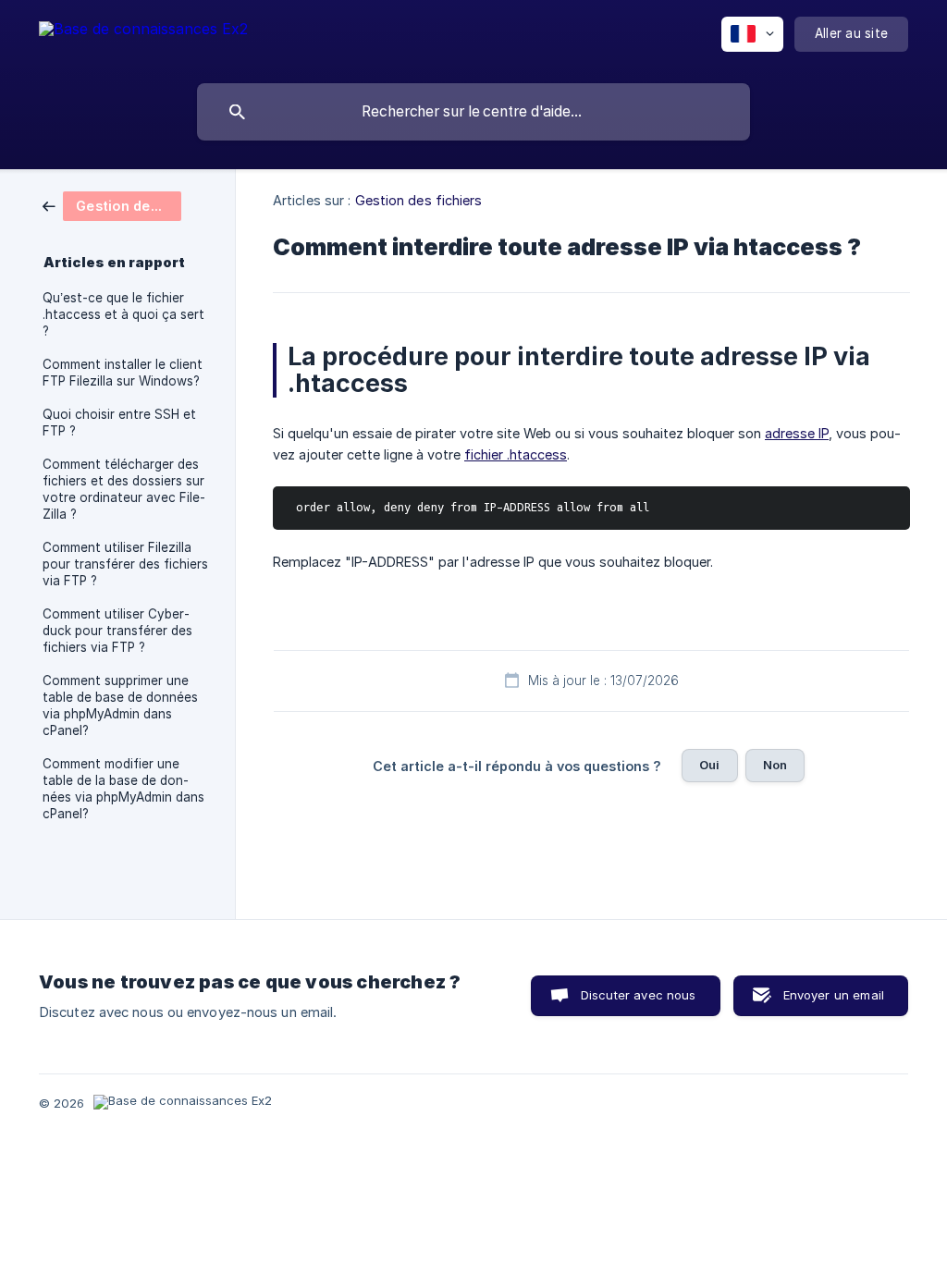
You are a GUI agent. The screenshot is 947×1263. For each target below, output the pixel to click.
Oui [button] (709, 764)
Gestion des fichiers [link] (419, 200)
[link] (112, 205)
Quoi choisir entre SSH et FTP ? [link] (119, 422)
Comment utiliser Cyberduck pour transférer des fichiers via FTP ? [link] (117, 631)
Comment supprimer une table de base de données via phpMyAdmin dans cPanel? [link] (120, 705)
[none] (143, 37)
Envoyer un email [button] (833, 994)
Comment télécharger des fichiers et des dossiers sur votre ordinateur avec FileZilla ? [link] (124, 489)
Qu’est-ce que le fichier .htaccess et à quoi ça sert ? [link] (123, 314)
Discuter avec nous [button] (638, 994)
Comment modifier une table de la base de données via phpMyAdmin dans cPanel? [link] (123, 788)
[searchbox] (473, 112)
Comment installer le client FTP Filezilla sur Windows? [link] (123, 372)
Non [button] (775, 764)
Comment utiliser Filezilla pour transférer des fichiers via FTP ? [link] (125, 564)
